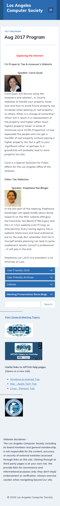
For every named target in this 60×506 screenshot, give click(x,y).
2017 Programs (12, 31)
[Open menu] (50, 9)
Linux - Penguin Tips (22, 388)
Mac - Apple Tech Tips (23, 383)
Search (48, 304)
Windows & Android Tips (25, 379)
